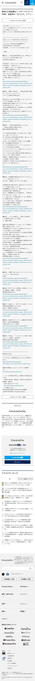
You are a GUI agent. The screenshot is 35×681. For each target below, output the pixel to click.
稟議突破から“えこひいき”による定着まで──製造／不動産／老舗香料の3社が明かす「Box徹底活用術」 (19, 527)
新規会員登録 (18, 457)
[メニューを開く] (2, 2)
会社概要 (9, 660)
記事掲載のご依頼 (9, 579)
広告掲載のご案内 (26, 579)
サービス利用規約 (11, 663)
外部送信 (9, 668)
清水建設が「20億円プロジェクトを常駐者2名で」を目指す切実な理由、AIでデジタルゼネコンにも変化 (19, 503)
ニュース (23, 594)
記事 (3, 604)
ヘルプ (9, 651)
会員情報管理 (10, 656)
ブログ (4, 619)
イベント (23, 604)
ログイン (18, 462)
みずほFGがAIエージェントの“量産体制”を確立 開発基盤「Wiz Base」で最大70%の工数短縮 (18, 520)
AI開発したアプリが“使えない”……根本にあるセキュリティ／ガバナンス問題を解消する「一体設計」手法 (19, 541)
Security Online (7, 586)
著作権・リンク (11, 653)
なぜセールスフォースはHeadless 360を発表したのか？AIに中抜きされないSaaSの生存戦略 (19, 515)
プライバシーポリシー (12, 665)
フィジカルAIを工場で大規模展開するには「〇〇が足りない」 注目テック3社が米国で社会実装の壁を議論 (18, 490)
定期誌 (22, 611)
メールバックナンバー (18, 453)
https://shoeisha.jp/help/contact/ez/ (14, 385)
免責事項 (9, 658)
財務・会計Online (7, 594)
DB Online (23, 586)
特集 (3, 611)
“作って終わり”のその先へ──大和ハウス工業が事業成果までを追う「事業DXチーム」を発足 (18, 497)
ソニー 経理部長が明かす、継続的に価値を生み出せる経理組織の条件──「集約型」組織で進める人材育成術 (19, 534)
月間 (25, 479)
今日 (10, 479)
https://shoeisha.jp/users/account (12, 371)
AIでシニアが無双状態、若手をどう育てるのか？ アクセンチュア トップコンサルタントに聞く (18, 484)
